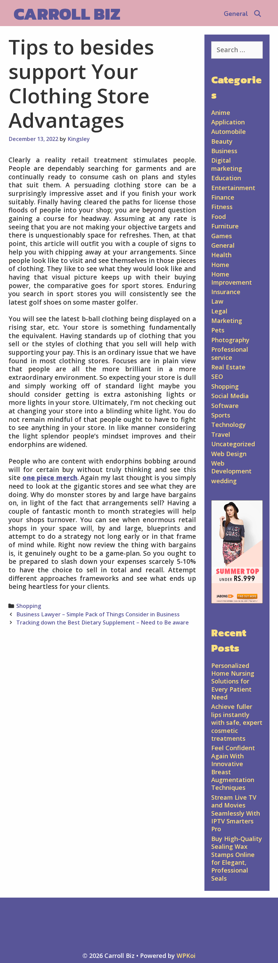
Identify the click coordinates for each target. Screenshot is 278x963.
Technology (228, 425)
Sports (220, 415)
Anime (220, 112)
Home (220, 265)
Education (226, 178)
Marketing (226, 320)
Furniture (225, 226)
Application (228, 122)
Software (225, 406)
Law (217, 301)
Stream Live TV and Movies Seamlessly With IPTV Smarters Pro (235, 813)
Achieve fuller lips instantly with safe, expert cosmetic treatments (236, 722)
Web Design (228, 454)
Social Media (230, 396)
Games (221, 236)
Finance (222, 197)
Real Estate (228, 367)
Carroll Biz (67, 13)
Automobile (228, 131)
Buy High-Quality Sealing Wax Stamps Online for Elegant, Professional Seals (236, 858)
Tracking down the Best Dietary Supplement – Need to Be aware (102, 622)
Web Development (231, 467)
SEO (217, 376)
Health (221, 255)
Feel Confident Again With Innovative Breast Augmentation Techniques (233, 768)
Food (218, 216)
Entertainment (233, 188)
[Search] (257, 14)
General (236, 13)
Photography (230, 340)
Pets (217, 330)
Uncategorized (233, 444)
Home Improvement (231, 278)
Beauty (222, 141)
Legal (219, 311)
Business (224, 151)
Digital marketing (226, 164)
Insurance (225, 292)
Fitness (222, 207)
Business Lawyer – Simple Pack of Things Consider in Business (98, 614)
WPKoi (186, 955)
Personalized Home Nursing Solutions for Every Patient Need (232, 681)
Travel (220, 434)
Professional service (229, 353)
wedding (224, 481)
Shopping (28, 606)
